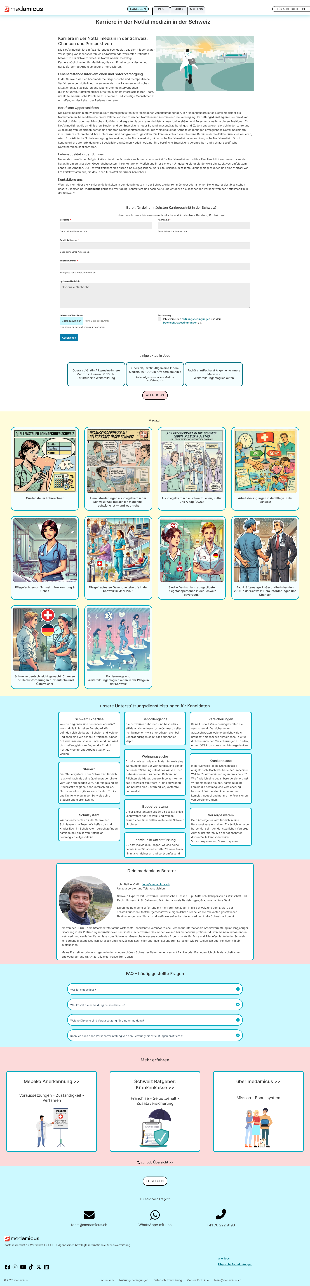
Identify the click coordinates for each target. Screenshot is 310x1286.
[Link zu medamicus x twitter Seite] (39, 1267)
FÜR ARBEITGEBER (288, 8)
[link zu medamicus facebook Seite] (7, 1267)
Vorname (65, 219)
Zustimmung (165, 315)
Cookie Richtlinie (198, 1280)
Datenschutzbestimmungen (180, 322)
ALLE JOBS (155, 395)
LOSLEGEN (138, 9)
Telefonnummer (69, 260)
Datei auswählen (71, 320)
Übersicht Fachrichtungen (235, 1264)
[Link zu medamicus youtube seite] (23, 1267)
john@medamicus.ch (156, 884)
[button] (155, 989)
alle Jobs (224, 1258)
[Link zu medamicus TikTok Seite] (31, 1267)
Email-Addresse (69, 240)
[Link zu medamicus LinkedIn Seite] (46, 1267)
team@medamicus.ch (227, 1280)
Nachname (164, 219)
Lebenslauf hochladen (72, 315)
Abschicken (69, 337)
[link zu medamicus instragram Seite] (15, 1267)
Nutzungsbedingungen (196, 318)
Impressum (107, 1280)
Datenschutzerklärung (168, 1280)
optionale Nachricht (70, 281)
